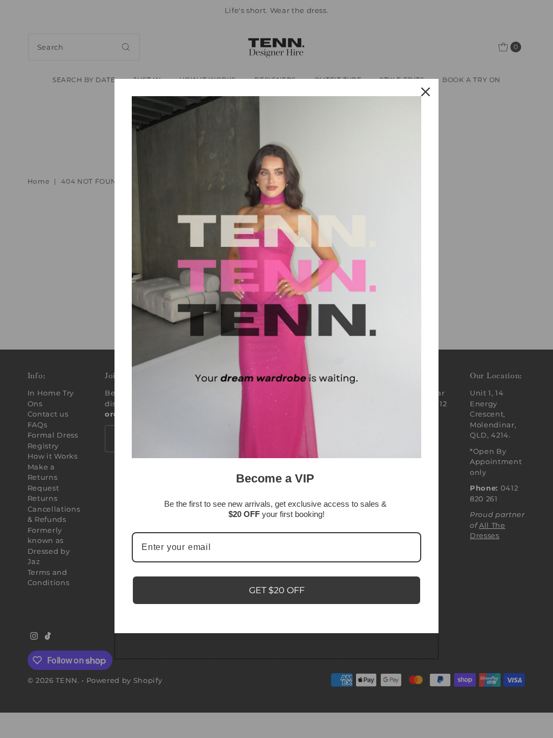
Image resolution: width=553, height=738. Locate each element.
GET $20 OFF (277, 590)
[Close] (426, 92)
